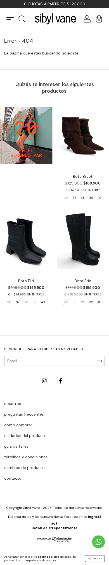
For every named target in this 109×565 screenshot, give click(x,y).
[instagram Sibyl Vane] (45, 381)
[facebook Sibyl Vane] (60, 381)
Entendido (95, 558)
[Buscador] (21, 20)
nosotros (12, 403)
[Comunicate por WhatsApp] (98, 542)
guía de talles (16, 446)
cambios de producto (24, 467)
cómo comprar (18, 424)
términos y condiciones (26, 456)
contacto (13, 478)
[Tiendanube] (54, 540)
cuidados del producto (25, 435)
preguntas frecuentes (24, 414)
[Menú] (10, 19)
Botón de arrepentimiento (54, 528)
